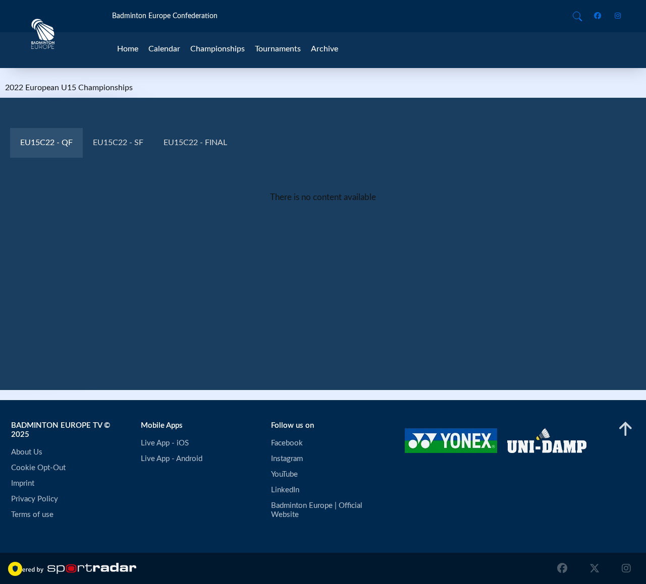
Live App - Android (171, 459)
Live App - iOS (165, 443)
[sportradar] (73, 568)
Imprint (22, 483)
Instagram (287, 459)
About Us (26, 452)
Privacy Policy (34, 499)
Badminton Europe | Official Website (317, 510)
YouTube (284, 474)
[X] (594, 568)
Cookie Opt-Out (38, 468)
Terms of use (32, 514)
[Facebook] (599, 16)
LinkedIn (285, 490)
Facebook (287, 443)
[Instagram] (614, 16)
